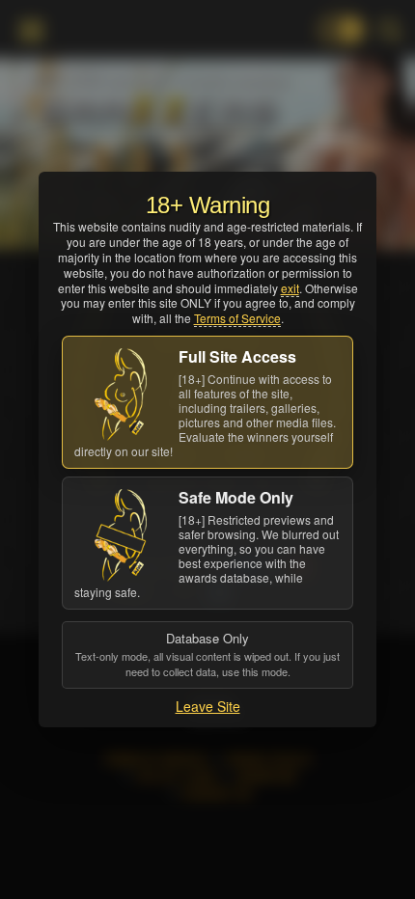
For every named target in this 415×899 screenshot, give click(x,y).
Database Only (207, 654)
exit (290, 288)
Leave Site (208, 706)
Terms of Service (237, 318)
